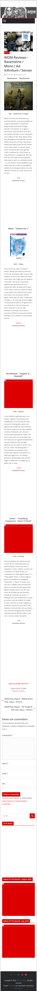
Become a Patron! (18, 691)
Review (7, 52)
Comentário (7, 735)
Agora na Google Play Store (18, 684)
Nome (5, 763)
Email (5, 773)
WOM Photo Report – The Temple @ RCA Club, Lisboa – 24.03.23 (18, 708)
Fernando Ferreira (21, 75)
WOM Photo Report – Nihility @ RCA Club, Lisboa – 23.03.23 (19, 700)
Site (3, 783)
